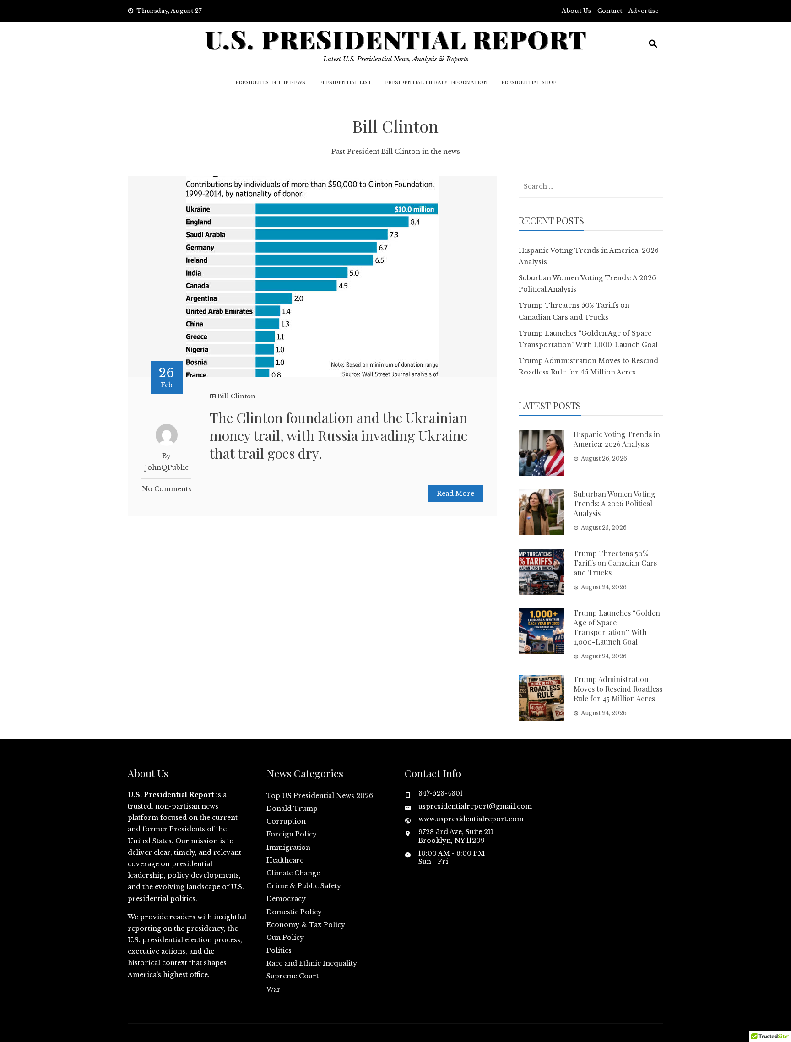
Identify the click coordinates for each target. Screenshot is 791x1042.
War (273, 989)
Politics (279, 950)
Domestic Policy (294, 912)
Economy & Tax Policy (305, 925)
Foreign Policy (291, 834)
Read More (455, 493)
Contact (609, 11)
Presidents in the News (270, 82)
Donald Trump (292, 808)
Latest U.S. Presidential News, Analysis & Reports (395, 59)
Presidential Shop (528, 82)
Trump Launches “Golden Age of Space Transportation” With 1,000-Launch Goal (617, 627)
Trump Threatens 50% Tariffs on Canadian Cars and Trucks (615, 562)
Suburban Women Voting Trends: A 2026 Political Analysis (615, 503)
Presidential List (345, 82)
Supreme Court (292, 976)
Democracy (286, 899)
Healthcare (284, 860)
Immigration (288, 847)
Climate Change (293, 873)
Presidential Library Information (436, 82)
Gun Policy (285, 937)
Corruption (286, 821)
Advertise (643, 11)
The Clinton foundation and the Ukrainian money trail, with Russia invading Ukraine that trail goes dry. (338, 435)
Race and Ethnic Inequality (311, 963)
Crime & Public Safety (303, 886)
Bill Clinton (236, 396)
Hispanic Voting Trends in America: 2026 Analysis (617, 439)
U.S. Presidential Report (396, 38)
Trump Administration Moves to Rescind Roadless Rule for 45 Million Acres (618, 688)
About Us (576, 11)
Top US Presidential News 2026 (319, 796)
